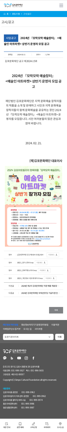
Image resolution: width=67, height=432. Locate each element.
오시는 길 (27, 329)
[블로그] (12, 358)
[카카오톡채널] (5, 358)
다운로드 (51, 255)
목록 (56, 310)
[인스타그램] (26, 358)
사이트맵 (38, 329)
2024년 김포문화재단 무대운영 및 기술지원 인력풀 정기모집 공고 (41, 293)
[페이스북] (33, 358)
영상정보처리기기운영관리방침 (34, 324)
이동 (60, 337)
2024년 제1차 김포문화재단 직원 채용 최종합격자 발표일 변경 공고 (41, 286)
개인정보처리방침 (10, 324)
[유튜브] (19, 358)
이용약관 (55, 324)
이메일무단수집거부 (12, 329)
